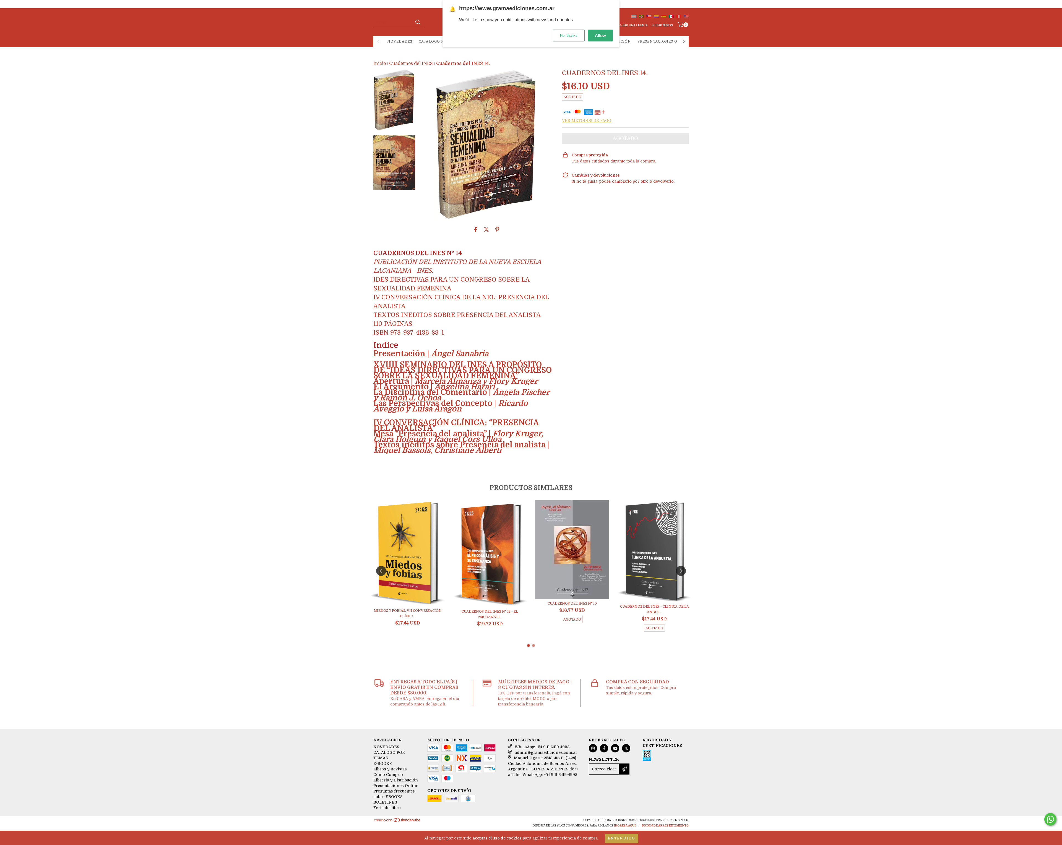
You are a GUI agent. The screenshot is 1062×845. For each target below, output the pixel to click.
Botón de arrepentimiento (665, 825)
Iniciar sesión (662, 25)
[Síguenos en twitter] (626, 748)
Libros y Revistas (390, 769)
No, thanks (568, 35)
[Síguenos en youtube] (615, 748)
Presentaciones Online (664, 41)
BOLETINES (385, 802)
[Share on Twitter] (486, 229)
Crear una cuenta (633, 25)
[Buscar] (417, 22)
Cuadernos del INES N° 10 (572, 603)
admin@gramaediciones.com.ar (546, 752)
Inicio (379, 63)
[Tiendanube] (397, 821)
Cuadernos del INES (411, 63)
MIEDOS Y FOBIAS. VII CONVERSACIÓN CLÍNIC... (408, 613)
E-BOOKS (382, 763)
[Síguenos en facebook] (604, 748)
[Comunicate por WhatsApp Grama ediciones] (1050, 819)
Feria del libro (387, 807)
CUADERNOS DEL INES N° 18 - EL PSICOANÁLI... (490, 614)
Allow (600, 35)
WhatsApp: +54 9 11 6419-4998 (542, 747)
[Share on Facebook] (475, 229)
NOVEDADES (399, 41)
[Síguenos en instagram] (593, 748)
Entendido (621, 838)
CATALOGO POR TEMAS (441, 41)
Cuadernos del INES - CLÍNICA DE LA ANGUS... (654, 609)
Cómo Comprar (388, 774)
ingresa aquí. (625, 825)
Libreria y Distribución (395, 780)
